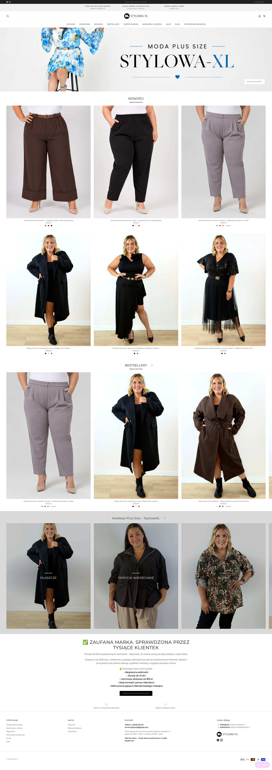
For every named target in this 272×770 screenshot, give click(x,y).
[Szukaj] (7, 16)
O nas (8, 738)
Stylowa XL (14, 759)
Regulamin (10, 731)
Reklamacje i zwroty (14, 728)
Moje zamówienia (75, 728)
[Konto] (259, 16)
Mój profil (71, 725)
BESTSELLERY (113, 24)
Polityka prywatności (14, 725)
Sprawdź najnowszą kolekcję (136, 693)
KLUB (168, 24)
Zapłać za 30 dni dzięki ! (136, 3)
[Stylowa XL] (136, 16)
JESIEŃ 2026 (84, 24)
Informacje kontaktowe (15, 735)
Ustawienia (72, 731)
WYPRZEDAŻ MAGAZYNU (195, 24)
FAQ (8, 742)
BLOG (177, 24)
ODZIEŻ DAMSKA (131, 24)
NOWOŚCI (98, 24)
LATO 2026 (70, 24)
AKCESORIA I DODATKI (152, 24)
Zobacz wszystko (136, 102)
